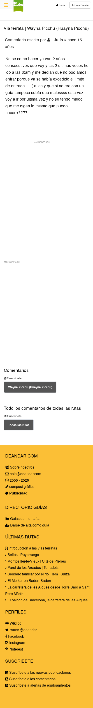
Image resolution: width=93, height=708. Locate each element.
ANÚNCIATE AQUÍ (42, 142)
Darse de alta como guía (29, 525)
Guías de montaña (24, 518)
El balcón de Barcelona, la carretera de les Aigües (47, 599)
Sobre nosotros (21, 467)
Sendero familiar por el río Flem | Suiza (38, 574)
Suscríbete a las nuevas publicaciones (39, 672)
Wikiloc (15, 623)
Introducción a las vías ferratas (32, 548)
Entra (61, 5)
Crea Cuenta (81, 5)
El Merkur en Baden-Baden (29, 580)
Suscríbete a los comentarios (32, 678)
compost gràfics (21, 486)
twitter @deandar (23, 629)
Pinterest (15, 649)
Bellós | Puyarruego (23, 554)
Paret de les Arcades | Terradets (32, 567)
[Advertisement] (46, 192)
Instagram (16, 642)
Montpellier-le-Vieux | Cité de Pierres (36, 561)
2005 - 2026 (19, 480)
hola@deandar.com (25, 473)
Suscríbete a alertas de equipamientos (39, 685)
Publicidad (18, 493)
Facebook (15, 636)
